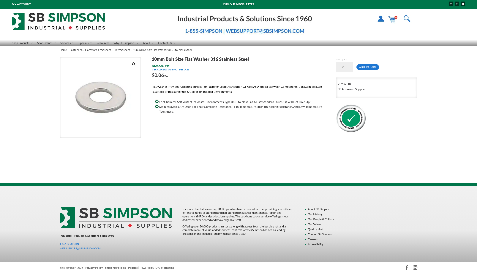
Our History (315, 214)
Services (65, 43)
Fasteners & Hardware (83, 49)
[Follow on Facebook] (457, 4)
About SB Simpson (319, 209)
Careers (313, 239)
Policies (133, 267)
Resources (103, 43)
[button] (133, 64)
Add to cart (367, 67)
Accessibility (315, 244)
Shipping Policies (115, 267)
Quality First (315, 229)
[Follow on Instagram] (451, 4)
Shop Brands (45, 43)
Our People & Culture (321, 219)
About (146, 43)
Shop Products (20, 43)
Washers (105, 49)
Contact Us (165, 43)
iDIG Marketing (164, 267)
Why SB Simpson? (124, 43)
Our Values (314, 224)
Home (63, 49)
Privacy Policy (94, 267)
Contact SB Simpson (320, 234)
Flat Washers (122, 49)
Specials (84, 43)
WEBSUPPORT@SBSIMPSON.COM (80, 248)
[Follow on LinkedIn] (463, 4)
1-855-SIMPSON (69, 243)
